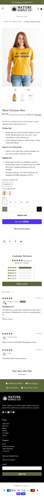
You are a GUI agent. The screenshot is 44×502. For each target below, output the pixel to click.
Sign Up (22, 474)
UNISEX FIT (7, 184)
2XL (27, 202)
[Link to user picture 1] (7, 323)
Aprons (4, 435)
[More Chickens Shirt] (22, 57)
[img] (7, 298)
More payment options (22, 228)
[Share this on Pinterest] (15, 241)
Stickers (4, 430)
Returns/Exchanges (8, 446)
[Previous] (15, 89)
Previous (20, 16)
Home (6, 21)
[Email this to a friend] (21, 241)
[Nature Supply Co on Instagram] (8, 413)
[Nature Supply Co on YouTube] (14, 413)
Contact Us (5, 451)
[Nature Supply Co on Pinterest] (11, 413)
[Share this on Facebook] (10, 241)
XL (21, 202)
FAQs (4, 444)
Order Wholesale (7, 449)
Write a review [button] (22, 284)
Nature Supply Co (24, 485)
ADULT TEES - (16, 21)
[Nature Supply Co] (22, 8)
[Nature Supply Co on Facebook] (6, 413)
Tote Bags (5, 433)
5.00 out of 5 (27, 260)
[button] (12, 268)
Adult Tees (5, 423)
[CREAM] (10, 193)
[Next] (28, 89)
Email (4, 464)
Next (26, 16)
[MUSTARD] (4, 193)
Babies (4, 428)
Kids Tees (5, 426)
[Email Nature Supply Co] (3, 413)
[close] (42, 2)
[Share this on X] (4, 241)
